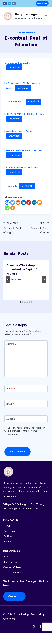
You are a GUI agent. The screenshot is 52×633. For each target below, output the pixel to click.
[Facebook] (5, 3)
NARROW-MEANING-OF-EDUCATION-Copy (24, 114)
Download (14, 67)
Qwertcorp (9, 619)
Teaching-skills (10, 185)
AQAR (6, 556)
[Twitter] (12, 202)
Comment (12, 344)
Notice (7, 541)
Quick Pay (42, 3)
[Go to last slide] (8, 279)
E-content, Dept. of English (12, 227)
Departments (10, 531)
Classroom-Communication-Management (22, 167)
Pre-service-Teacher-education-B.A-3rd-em (23, 150)
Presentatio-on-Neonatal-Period (18, 131)
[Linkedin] (23, 202)
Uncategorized (26, 32)
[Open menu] (46, 16)
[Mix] (39, 202)
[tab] (20, 302)
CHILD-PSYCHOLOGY (14, 101)
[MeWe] (34, 202)
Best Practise (10, 562)
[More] (12, 207)
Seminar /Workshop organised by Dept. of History (22, 269)
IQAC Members (12, 572)
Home (6, 526)
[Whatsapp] (7, 207)
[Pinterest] (28, 202)
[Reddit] (18, 202)
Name (10, 388)
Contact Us (14, 596)
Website (10, 419)
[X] (9, 3)
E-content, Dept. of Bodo (40, 227)
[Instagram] (14, 3)
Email (10, 403)
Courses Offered (12, 567)
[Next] (44, 279)
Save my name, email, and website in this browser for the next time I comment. (26, 430)
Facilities (8, 536)
